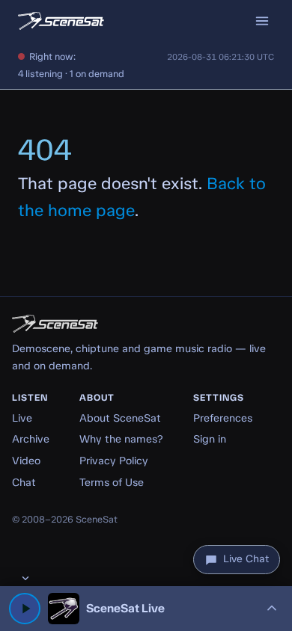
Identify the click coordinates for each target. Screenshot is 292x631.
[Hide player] (25, 578)
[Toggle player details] (272, 608)
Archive (30, 439)
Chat (24, 482)
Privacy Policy (113, 460)
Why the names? (121, 439)
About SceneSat (120, 418)
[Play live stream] (24, 608)
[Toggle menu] (262, 21)
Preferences (222, 418)
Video (26, 460)
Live (22, 418)
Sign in (209, 439)
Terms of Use (111, 482)
